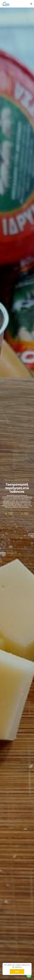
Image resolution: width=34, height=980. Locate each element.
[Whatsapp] (28, 975)
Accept (17, 971)
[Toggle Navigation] (27, 4)
